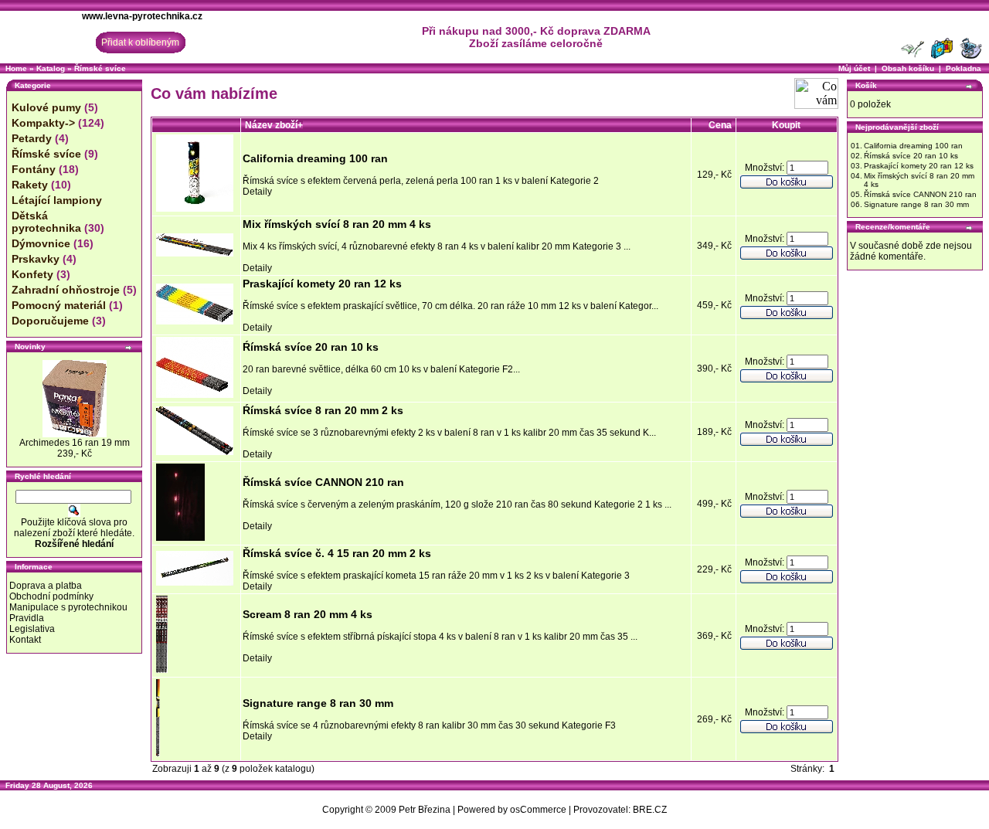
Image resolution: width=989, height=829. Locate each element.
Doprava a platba (45, 585)
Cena (720, 125)
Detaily (257, 191)
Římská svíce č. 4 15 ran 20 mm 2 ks (337, 553)
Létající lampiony (57, 200)
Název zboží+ (274, 125)
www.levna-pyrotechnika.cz (142, 16)
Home (16, 68)
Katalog (50, 68)
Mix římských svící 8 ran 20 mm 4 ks (337, 224)
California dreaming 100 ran (315, 158)
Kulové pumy (46, 107)
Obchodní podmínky (51, 596)
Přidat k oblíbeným (140, 42)
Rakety (30, 184)
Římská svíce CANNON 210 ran (323, 482)
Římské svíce (100, 68)
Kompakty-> (43, 123)
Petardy (32, 138)
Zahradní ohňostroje (66, 290)
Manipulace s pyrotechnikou (68, 607)
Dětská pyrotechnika (46, 221)
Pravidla (26, 618)
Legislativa (32, 628)
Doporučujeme (50, 320)
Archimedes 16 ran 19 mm (74, 442)
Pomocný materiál (59, 305)
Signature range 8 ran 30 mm (318, 703)
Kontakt (25, 639)
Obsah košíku (908, 68)
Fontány (34, 169)
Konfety (32, 274)
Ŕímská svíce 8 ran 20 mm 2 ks (323, 410)
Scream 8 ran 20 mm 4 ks (307, 614)
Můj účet (854, 68)
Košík (866, 85)
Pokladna (963, 68)
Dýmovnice (41, 243)
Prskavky (35, 259)
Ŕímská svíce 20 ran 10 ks (311, 347)
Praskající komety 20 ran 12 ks (322, 283)
